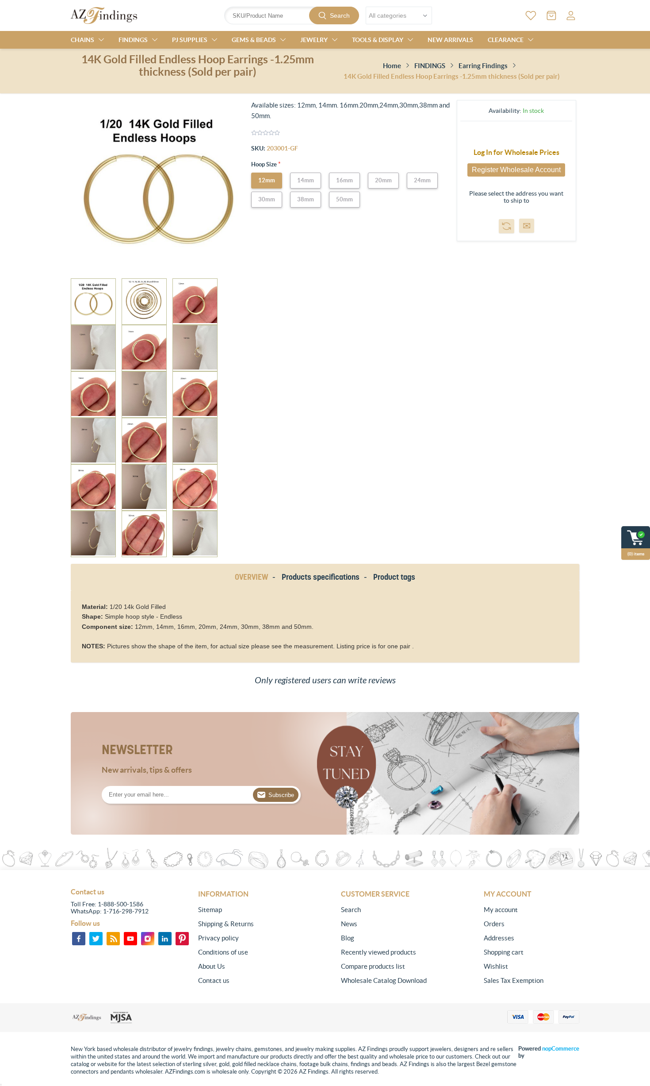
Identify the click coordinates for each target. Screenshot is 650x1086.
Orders (494, 924)
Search (340, 15)
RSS (113, 938)
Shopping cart (504, 952)
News (349, 924)
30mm (266, 199)
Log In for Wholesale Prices (516, 152)
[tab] (252, 577)
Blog (347, 938)
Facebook (78, 938)
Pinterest (182, 938)
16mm (344, 180)
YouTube (130, 938)
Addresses (499, 938)
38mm (305, 199)
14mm (305, 180)
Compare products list (373, 966)
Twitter (96, 938)
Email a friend (526, 226)
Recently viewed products (378, 952)
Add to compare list (506, 226)
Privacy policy (218, 938)
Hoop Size (264, 164)
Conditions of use (223, 952)
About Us (211, 966)
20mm (383, 180)
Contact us (213, 980)
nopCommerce (560, 1048)
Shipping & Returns (226, 924)
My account (501, 909)
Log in (570, 15)
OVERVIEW (251, 577)
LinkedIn (165, 938)
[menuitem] (246, 910)
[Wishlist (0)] (530, 15)
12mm (266, 180)
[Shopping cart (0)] (551, 15)
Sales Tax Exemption (513, 980)
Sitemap (210, 909)
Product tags (394, 577)
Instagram (147, 938)
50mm (344, 199)
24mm (422, 180)
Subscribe (281, 795)
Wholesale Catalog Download (384, 980)
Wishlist (496, 966)
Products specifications (320, 577)
